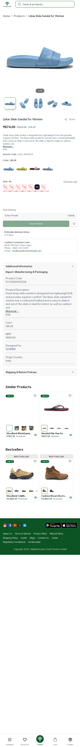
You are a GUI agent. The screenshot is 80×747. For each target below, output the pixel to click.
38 (24, 187)
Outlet (24, 538)
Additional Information (19, 266)
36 (11, 187)
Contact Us (43, 538)
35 (5, 187)
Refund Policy (56, 533)
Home (6, 15)
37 (18, 187)
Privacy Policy (40, 533)
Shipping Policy (10, 538)
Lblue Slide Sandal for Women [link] (46, 15)
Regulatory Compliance (14, 542)
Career (55, 538)
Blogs (32, 538)
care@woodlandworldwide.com (27, 251)
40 (37, 187)
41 (43, 187)
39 (31, 187)
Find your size (70, 181)
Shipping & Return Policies (21, 372)
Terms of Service (23, 533)
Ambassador (34, 542)
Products (19, 15)
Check (71, 215)
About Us (7, 533)
